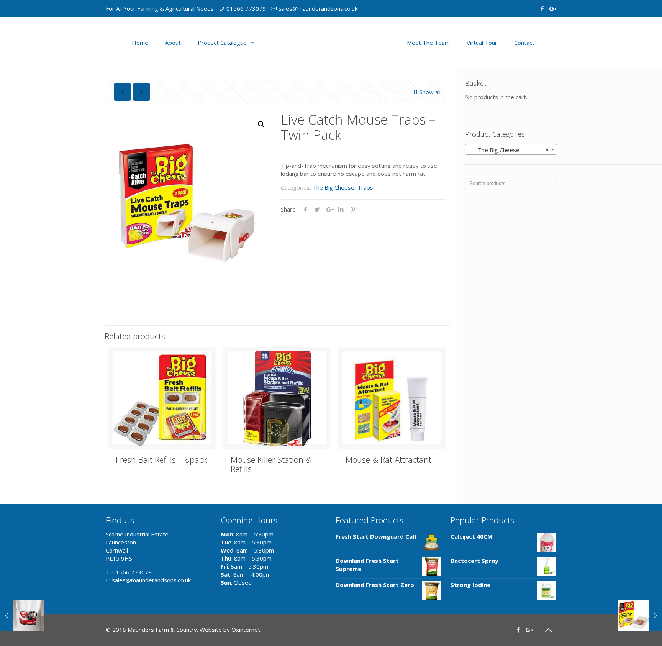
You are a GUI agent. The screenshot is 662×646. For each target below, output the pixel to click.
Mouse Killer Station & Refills (271, 464)
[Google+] (552, 8)
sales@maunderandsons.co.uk (318, 8)
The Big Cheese (333, 187)
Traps (365, 187)
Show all (430, 92)
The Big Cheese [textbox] (509, 150)
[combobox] (511, 149)
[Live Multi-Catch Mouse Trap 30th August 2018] (640, 615)
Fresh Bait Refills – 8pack (161, 459)
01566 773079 (246, 8)
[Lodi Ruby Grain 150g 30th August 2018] (22, 615)
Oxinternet (245, 629)
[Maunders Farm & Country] (331, 42)
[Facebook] (542, 8)
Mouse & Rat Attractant (388, 459)
